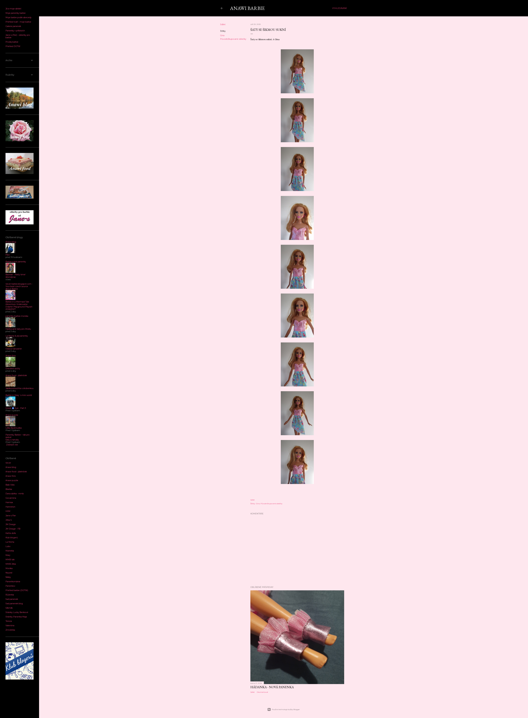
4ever (8, 463)
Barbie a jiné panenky (16, 261)
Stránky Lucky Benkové (17, 612)
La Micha (10, 542)
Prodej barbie (12, 42)
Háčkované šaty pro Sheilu (18, 329)
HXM (8, 511)
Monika (9, 568)
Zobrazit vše (12, 444)
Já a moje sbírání (13, 8)
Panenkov (10, 586)
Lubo (8, 546)
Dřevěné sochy (13, 368)
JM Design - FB (13, 529)
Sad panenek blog (14, 603)
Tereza (9, 621)
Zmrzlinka (10, 630)
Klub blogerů (12, 537)
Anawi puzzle (12, 415)
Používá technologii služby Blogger (286, 709)
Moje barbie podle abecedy (18, 17)
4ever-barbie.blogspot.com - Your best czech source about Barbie (19, 286)
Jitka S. (9, 520)
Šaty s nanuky (12, 439)
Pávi (8, 255)
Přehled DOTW (13, 46)
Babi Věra (10, 485)
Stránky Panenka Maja (16, 616)
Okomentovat (262, 692)
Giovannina (11, 498)
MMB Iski (10, 559)
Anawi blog (11, 242)
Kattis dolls (11, 533)
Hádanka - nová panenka (272, 687)
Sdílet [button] (223, 24)
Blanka (9, 489)
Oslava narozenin (14, 349)
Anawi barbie (247, 8)
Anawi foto (11, 355)
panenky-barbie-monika (17, 316)
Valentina (10, 625)
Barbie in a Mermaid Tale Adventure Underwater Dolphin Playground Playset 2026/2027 (19, 305)
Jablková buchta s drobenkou (20, 388)
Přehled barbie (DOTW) (17, 590)
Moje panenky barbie (16, 13)
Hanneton (10, 507)
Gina (222, 35)
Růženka (10, 595)
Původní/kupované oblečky (233, 39)
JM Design (11, 524)
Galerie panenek (13, 26)
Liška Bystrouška (14, 428)
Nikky (8, 577)
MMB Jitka (11, 564)
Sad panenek (12, 599)
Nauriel (9, 573)
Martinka (10, 551)
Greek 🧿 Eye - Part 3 (16, 408)
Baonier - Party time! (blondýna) (15, 275)
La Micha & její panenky (17, 336)
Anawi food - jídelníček (16, 375)
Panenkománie (13, 581)
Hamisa (9, 502)
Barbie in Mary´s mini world (19, 395)
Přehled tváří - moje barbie (18, 22)
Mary (8, 555)
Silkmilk (9, 608)
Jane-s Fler (11, 515)
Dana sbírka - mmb (15, 493)
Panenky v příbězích (15, 30)
